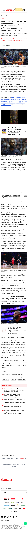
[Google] (2, 517)
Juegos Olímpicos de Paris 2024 (9, 376)
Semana (3, 15)
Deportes (8, 15)
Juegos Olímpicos (6, 374)
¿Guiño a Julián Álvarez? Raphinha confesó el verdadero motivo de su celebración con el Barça (11, 196)
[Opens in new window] (5, 517)
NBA (20, 376)
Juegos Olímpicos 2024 (17, 374)
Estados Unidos (21, 379)
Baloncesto (13, 379)
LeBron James (5, 379)
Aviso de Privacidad (6, 520)
